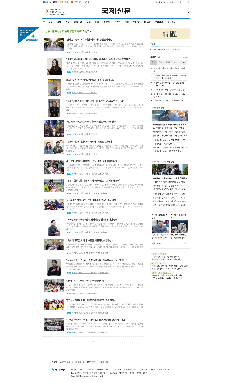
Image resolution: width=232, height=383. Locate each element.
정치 (59, 22)
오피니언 (159, 22)
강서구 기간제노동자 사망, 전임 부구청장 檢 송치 (172, 128)
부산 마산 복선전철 (174, 49)
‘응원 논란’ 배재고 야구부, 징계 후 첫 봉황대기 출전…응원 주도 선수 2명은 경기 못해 (186, 178)
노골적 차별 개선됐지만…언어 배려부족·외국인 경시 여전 (91, 200)
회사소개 (74, 369)
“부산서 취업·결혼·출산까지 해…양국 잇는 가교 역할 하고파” (93, 180)
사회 (50, 22)
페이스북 (48, 2)
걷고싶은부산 (79, 362)
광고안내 (91, 369)
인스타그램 (85, 2)
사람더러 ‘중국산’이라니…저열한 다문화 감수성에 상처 (89, 240)
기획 (127, 22)
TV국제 (147, 22)
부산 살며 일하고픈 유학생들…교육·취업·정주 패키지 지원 (91, 161)
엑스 (56, 2)
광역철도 (153, 49)
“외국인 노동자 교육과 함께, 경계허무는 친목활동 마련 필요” (92, 219)
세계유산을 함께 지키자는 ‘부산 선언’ (165, 259)
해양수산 (78, 22)
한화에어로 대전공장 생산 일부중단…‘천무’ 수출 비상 (173, 147)
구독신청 (186, 2)
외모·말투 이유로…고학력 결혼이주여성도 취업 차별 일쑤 (91, 121)
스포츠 (117, 22)
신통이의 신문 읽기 (161, 272)
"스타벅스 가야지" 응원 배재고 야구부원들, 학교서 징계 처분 (176, 182)
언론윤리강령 (143, 369)
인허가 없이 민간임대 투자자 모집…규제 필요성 (170, 266)
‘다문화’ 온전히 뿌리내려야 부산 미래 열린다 (85, 280)
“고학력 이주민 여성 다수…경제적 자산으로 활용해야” (89, 141)
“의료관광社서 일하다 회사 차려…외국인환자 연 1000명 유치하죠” (95, 100)
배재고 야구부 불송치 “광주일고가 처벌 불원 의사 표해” (174, 197)
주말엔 (107, 22)
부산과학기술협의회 (66, 362)
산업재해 (158, 107)
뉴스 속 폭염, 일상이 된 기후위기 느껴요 (166, 275)
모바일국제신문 (164, 369)
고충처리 (153, 369)
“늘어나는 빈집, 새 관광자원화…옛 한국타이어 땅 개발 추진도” (160, 237)
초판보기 (178, 2)
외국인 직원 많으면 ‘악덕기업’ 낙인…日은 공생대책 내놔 (90, 80)
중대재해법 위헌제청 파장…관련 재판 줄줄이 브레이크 (174, 131)
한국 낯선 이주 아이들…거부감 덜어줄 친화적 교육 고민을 (90, 300)
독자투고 (109, 369)
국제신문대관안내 (104, 362)
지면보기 (170, 2)
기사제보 (118, 369)
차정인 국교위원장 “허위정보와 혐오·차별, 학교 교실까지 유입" (177, 189)
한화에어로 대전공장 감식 (162, 143)
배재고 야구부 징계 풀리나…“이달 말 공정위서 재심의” (174, 201)
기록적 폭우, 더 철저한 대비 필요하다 (165, 256)
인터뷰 (136, 22)
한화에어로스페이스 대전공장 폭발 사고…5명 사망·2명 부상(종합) (178, 151)
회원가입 (162, 2)
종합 (153, 62)
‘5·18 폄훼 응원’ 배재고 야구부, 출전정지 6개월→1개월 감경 (176, 194)
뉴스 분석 (158, 263)
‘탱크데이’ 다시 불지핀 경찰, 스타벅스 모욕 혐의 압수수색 (175, 185)
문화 (97, 22)
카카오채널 (65, 2)
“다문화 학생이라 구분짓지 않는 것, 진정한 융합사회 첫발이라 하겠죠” (96, 319)
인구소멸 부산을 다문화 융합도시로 (84, 52)
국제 (89, 22)
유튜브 (75, 2)
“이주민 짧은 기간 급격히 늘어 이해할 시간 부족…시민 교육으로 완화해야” (98, 59)
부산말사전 (172, 22)
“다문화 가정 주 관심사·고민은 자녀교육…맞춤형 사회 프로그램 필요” (96, 260)
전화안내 (82, 369)
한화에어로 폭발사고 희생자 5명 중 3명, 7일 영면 (172, 135)
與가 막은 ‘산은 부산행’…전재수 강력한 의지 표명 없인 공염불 (175, 268)
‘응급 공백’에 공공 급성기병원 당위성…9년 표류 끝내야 (179, 237)
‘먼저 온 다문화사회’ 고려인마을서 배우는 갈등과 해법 (89, 39)
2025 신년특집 (103, 173)
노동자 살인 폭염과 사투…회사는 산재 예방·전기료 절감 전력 (176, 124)
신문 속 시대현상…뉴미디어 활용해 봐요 (167, 278)
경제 (68, 22)
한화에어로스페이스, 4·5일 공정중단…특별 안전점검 (173, 140)
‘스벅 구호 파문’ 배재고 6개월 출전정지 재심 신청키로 (173, 205)
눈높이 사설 (158, 254)
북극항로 (161, 49)
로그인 (154, 2)
